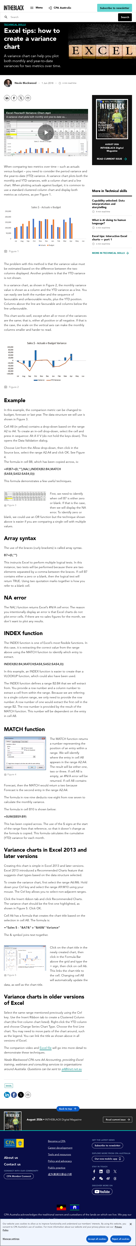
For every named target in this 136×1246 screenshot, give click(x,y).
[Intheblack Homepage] (14, 7)
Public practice (56, 1167)
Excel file (46, 1048)
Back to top (65, 1108)
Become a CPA (56, 1141)
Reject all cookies (120, 1239)
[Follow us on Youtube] (102, 1191)
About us (11, 1158)
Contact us (12, 1164)
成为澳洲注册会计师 (60, 1174)
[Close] (130, 1224)
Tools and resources (59, 1154)
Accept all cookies (97, 1239)
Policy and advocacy (60, 1161)
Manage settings (11, 1238)
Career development (60, 1147)
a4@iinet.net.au (72, 1069)
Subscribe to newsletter (114, 8)
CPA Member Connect (19, 1176)
